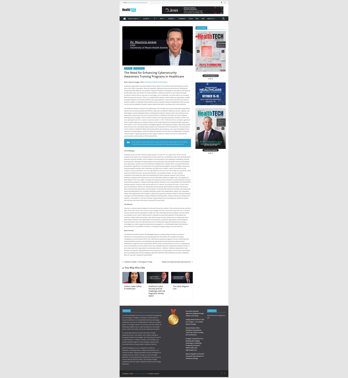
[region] (210, 55)
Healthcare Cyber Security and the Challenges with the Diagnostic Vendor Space (157, 291)
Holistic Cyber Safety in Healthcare (133, 287)
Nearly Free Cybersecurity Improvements (176, 262)
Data (161, 18)
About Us (210, 18)
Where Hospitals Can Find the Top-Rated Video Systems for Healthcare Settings (195, 356)
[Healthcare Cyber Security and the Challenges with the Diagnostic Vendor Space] (157, 273)
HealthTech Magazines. (140, 373)
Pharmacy (182, 18)
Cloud (190, 18)
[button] (139, 18)
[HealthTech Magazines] (124, 18)
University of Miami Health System (156, 82)
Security (146, 18)
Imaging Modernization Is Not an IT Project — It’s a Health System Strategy (195, 322)
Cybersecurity (128, 68)
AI (154, 18)
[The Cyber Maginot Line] (182, 273)
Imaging (171, 18)
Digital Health (133, 18)
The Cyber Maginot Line (181, 287)
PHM (202, 18)
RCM (197, 18)
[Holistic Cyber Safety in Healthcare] (133, 273)
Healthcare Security (139, 68)
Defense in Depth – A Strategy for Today (138, 262)
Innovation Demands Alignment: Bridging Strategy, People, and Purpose (195, 313)
